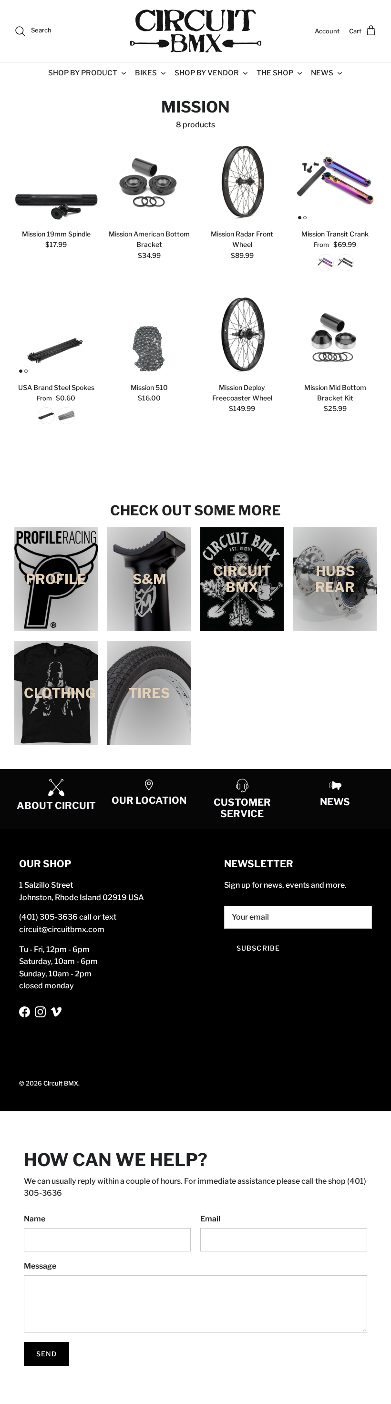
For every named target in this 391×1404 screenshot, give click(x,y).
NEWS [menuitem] (322, 73)
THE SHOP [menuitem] (275, 73)
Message (40, 1266)
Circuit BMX (60, 1083)
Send (46, 1354)
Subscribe (258, 948)
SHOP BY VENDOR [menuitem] (207, 73)
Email (210, 1218)
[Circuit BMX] (195, 31)
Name (34, 1218)
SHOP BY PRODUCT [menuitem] (82, 73)
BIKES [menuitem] (146, 73)
